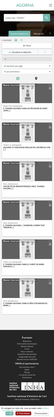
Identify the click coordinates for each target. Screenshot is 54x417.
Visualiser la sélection (21, 52)
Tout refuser (24, 413)
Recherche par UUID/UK (27, 359)
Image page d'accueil (27, 356)
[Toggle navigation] (51, 5)
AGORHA (25, 5)
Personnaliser (41, 413)
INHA (27, 369)
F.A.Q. (27, 349)
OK (10, 413)
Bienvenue (27, 341)
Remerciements (27, 346)
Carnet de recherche (27, 375)
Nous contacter (27, 351)
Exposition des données (27, 354)
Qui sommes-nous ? (27, 367)
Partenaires (27, 377)
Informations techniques (27, 343)
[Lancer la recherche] (46, 17)
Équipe (27, 372)
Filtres (28, 45)
